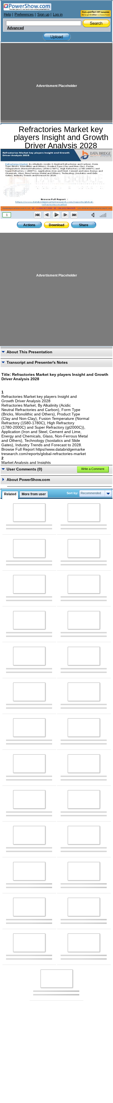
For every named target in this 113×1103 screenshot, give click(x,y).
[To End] (74, 215)
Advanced (15, 28)
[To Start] (38, 215)
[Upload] (57, 37)
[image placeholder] (29, 512)
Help (7, 14)
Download (56, 225)
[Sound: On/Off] (94, 215)
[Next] (65, 215)
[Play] (56, 215)
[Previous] (47, 215)
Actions (29, 225)
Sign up (43, 14)
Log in (58, 14)
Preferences (24, 14)
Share (83, 225)
